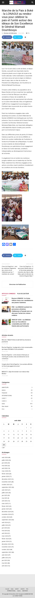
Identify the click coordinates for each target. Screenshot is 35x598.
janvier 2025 (5, 509)
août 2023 (5, 555)
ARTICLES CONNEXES (8, 293)
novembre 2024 (6, 514)
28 (22, 441)
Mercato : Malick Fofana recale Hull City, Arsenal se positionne (16, 340)
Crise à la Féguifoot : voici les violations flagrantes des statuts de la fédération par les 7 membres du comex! (9, 270)
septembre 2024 (6, 520)
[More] (25, 37)
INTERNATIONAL (7, 395)
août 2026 (5, 457)
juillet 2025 (5, 492)
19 (13, 438)
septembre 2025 (6, 487)
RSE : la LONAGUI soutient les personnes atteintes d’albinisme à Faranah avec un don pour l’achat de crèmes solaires (22, 311)
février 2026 (5, 474)
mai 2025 (4, 498)
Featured (4, 302)
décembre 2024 (6, 511)
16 (31, 434)
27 (18, 441)
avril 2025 (4, 501)
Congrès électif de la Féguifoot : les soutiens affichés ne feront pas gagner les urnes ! (17, 365)
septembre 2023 (6, 552)
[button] (3, 2)
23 (31, 438)
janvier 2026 (5, 476)
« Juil (3, 447)
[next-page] (6, 330)
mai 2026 (4, 465)
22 (26, 438)
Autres (4, 390)
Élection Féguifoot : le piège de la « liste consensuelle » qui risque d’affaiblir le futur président (17, 348)
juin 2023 (4, 560)
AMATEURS (5, 387)
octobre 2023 (6, 549)
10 (4, 434)
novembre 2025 (6, 482)
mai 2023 (4, 563)
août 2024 (5, 522)
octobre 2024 (6, 517)
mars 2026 (5, 471)
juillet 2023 (5, 557)
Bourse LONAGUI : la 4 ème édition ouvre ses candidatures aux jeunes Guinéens (22, 300)
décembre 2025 (6, 479)
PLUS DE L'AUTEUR (23, 293)
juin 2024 (4, 528)
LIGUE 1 (4, 398)
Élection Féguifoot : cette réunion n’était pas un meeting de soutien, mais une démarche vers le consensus (15, 356)
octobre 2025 (6, 484)
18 (8, 438)
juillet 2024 (5, 525)
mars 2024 (5, 536)
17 (4, 438)
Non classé (5, 406)
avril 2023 (4, 566)
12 (13, 434)
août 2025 (5, 490)
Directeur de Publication (10, 33)
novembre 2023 (6, 547)
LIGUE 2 (4, 401)
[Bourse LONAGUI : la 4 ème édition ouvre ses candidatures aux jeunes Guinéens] (6, 300)
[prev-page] (3, 330)
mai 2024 (4, 530)
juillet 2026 (5, 460)
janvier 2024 (5, 541)
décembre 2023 (6, 544)
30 (31, 441)
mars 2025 (5, 503)
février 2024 (5, 539)
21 (22, 438)
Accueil (7, 589)
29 (26, 441)
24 (4, 441)
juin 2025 (4, 495)
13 (18, 434)
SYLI (3, 409)
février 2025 (5, 506)
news (3, 403)
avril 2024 (4, 533)
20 (18, 438)
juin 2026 (4, 463)
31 (4, 445)
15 (26, 434)
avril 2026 (4, 468)
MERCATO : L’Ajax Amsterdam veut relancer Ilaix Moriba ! (15, 372)
